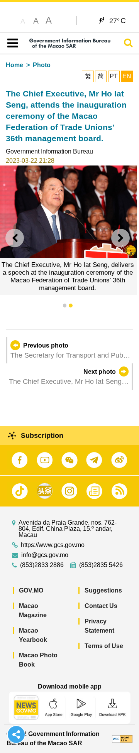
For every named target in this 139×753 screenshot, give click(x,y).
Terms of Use (104, 646)
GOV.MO (31, 590)
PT (114, 76)
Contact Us (101, 606)
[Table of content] (11, 43)
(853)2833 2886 (42, 565)
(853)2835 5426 (101, 565)
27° (117, 20)
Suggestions (103, 590)
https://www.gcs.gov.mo (53, 545)
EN (126, 76)
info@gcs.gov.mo (44, 555)
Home (14, 65)
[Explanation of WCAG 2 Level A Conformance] (122, 738)
